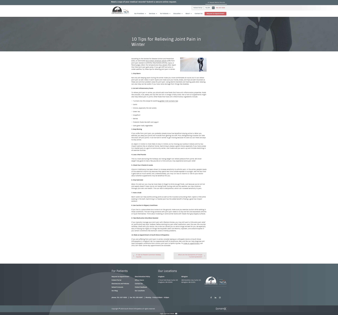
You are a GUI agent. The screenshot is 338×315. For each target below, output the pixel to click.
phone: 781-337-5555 (119, 297)
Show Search (213, 8)
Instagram (220, 297)
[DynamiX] (221, 309)
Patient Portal (116, 280)
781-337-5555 (220, 8)
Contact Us (139, 284)
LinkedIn (215, 297)
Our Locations (140, 291)
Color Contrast (176, 313)
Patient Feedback (141, 287)
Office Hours (139, 280)
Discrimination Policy (142, 277)
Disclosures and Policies (120, 284)
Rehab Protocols (117, 287)
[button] (178, 13)
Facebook (211, 297)
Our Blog (115, 291)
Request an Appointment (215, 14)
